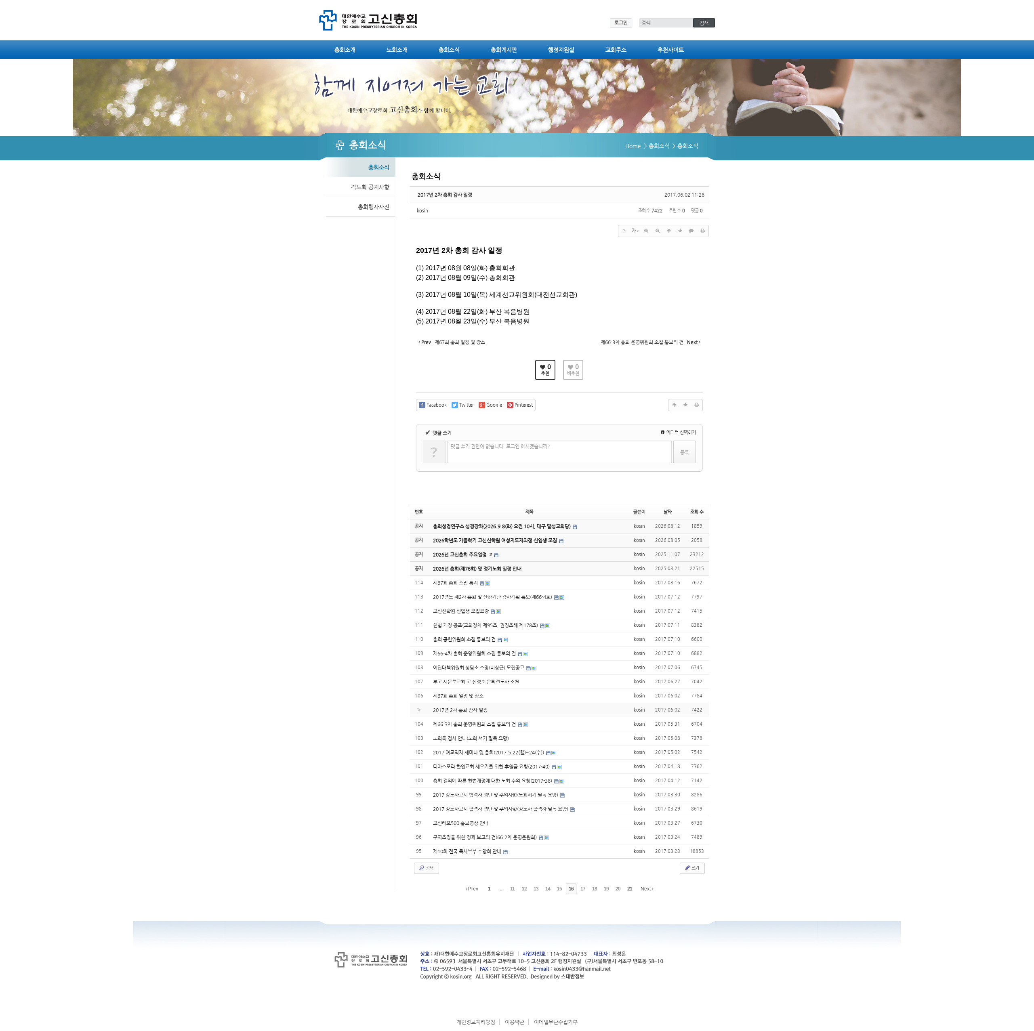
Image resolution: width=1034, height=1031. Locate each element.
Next (646, 889)
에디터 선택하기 (680, 432)
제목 (529, 511)
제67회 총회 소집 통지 (456, 583)
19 (606, 889)
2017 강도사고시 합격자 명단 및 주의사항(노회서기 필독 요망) (496, 795)
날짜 (668, 511)
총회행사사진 (373, 207)
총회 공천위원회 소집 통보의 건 (465, 639)
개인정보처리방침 (475, 1022)
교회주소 (615, 49)
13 (536, 889)
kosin (422, 210)
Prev (472, 889)
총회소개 (344, 49)
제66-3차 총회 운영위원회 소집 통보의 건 (475, 724)
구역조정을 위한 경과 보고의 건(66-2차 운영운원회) (485, 837)
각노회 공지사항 (370, 187)
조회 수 (697, 511)
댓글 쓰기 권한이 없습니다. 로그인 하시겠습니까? (500, 446)
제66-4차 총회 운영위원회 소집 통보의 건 (475, 653)
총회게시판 (504, 49)
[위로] (669, 231)
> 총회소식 (657, 146)
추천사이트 (671, 49)
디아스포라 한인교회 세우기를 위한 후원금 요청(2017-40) (492, 766)
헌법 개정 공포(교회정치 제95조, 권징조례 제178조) (486, 625)
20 (618, 889)
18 (594, 889)
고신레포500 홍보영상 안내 (460, 823)
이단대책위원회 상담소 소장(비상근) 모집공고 (479, 667)
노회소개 (397, 49)
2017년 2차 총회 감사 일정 (445, 194)
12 (524, 889)
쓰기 (695, 868)
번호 (419, 511)
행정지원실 (561, 49)
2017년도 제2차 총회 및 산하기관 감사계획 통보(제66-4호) (493, 597)
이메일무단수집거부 (556, 1022)
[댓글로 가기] (691, 231)
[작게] (657, 231)
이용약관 (514, 1022)
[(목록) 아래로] (680, 231)
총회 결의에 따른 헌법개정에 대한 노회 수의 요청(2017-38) (493, 780)
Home (633, 146)
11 (512, 889)
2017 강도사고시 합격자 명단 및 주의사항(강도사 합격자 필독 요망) (501, 809)
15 (559, 889)
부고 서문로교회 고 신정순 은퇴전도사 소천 (476, 682)
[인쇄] (702, 231)
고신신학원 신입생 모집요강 (461, 611)
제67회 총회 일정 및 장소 (458, 696)
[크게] (646, 231)
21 (629, 889)
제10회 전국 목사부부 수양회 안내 (467, 851)
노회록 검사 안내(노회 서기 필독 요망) (471, 738)
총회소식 (449, 49)
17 (582, 889)
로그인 (621, 22)
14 (547, 889)
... (501, 889)
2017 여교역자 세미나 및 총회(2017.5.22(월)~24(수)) (489, 752)
